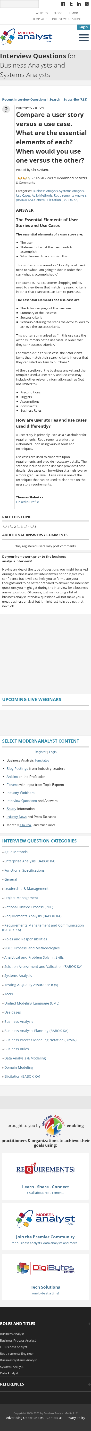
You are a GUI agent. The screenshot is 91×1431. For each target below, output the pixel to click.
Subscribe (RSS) (75, 99)
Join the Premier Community (45, 1237)
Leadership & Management (26, 888)
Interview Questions (66, 19)
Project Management (21, 897)
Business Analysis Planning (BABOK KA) (36, 1030)
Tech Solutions (45, 1287)
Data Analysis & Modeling (25, 1058)
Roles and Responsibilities (25, 939)
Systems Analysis (71, 191)
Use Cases (23, 195)
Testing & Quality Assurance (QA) (31, 984)
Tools (8, 994)
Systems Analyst (12, 1366)
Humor (73, 13)
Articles (42, 13)
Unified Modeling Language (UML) (31, 1003)
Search (55, 99)
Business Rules (16, 1049)
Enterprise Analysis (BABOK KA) (29, 861)
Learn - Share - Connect (45, 1186)
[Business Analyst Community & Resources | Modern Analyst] (26, 36)
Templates (40, 19)
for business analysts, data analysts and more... (45, 1243)
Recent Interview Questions (24, 99)
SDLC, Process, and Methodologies (32, 948)
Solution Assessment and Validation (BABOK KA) (43, 966)
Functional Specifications (24, 870)
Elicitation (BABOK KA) (62, 200)
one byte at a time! (45, 1293)
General (39, 200)
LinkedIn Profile (27, 502)
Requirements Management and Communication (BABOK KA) (43, 927)
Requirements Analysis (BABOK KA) (32, 916)
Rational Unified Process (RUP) (28, 907)
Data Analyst (9, 1373)
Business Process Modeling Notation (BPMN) (40, 1040)
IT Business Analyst (13, 1347)
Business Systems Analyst (18, 1360)
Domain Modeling (18, 1067)
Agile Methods (42, 195)
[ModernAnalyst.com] (45, 1218)
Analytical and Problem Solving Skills (34, 957)
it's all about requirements (45, 1192)
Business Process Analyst (18, 1340)
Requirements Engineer (17, 1353)
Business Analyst (12, 1334)
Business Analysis (45, 191)
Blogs (57, 13)
